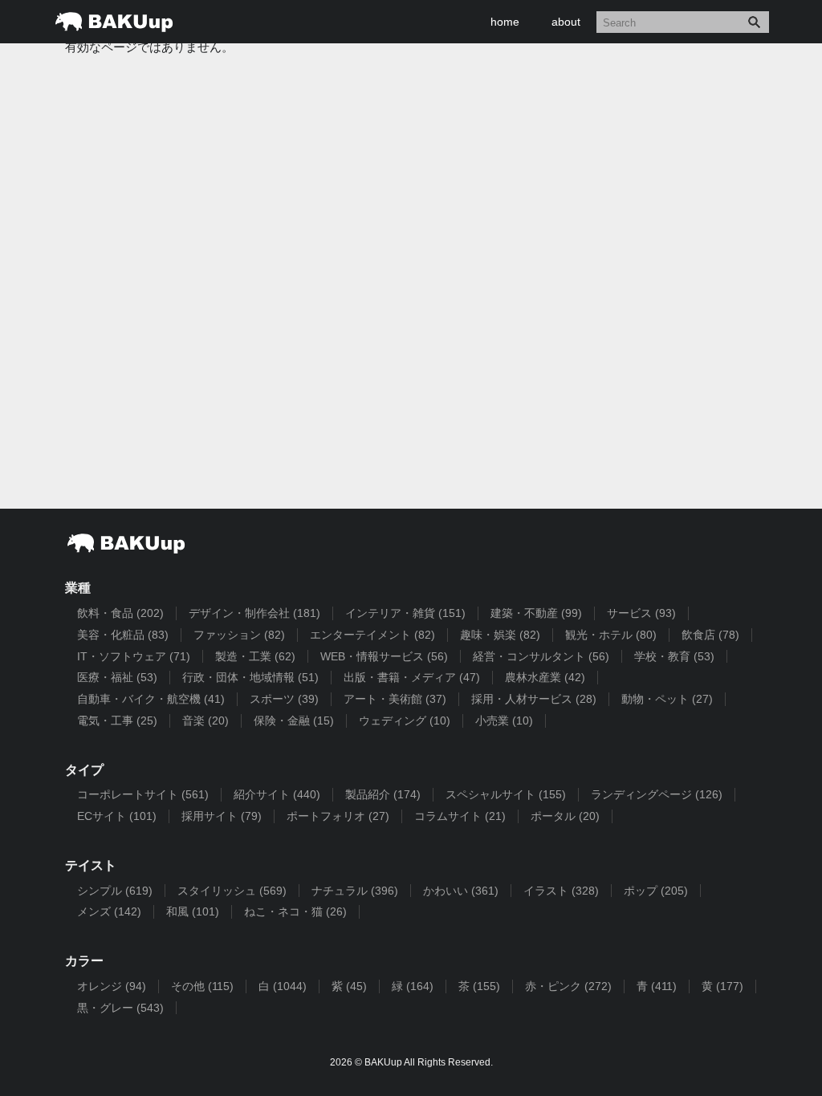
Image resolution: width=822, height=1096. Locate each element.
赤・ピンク (568, 986)
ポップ (656, 890)
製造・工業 (255, 656)
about (565, 21)
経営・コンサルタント (541, 656)
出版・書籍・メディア (412, 677)
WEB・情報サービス (384, 656)
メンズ (109, 911)
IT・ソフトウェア (133, 656)
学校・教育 (674, 656)
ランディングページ (656, 794)
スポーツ (284, 698)
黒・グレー (120, 1007)
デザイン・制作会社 (254, 613)
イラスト (561, 890)
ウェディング (404, 720)
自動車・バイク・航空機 (151, 698)
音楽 (205, 720)
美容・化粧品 (123, 634)
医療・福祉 (117, 677)
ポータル (565, 816)
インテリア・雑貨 (405, 613)
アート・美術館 (395, 698)
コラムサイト (460, 816)
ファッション (239, 634)
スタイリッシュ (232, 890)
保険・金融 (294, 720)
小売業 (504, 720)
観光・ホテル (611, 634)
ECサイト (117, 816)
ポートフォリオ (338, 816)
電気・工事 (117, 720)
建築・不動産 (536, 613)
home (504, 21)
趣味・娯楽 (500, 634)
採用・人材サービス (533, 698)
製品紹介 (383, 794)
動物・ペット (667, 698)
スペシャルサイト (506, 794)
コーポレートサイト (143, 794)
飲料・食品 (120, 613)
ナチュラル (354, 890)
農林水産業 (545, 677)
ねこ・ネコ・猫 (295, 911)
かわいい (460, 890)
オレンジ (111, 986)
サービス (641, 613)
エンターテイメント (372, 634)
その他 (202, 986)
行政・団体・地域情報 (250, 677)
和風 (192, 911)
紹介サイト (277, 794)
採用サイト (221, 816)
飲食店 (710, 634)
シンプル (115, 890)
